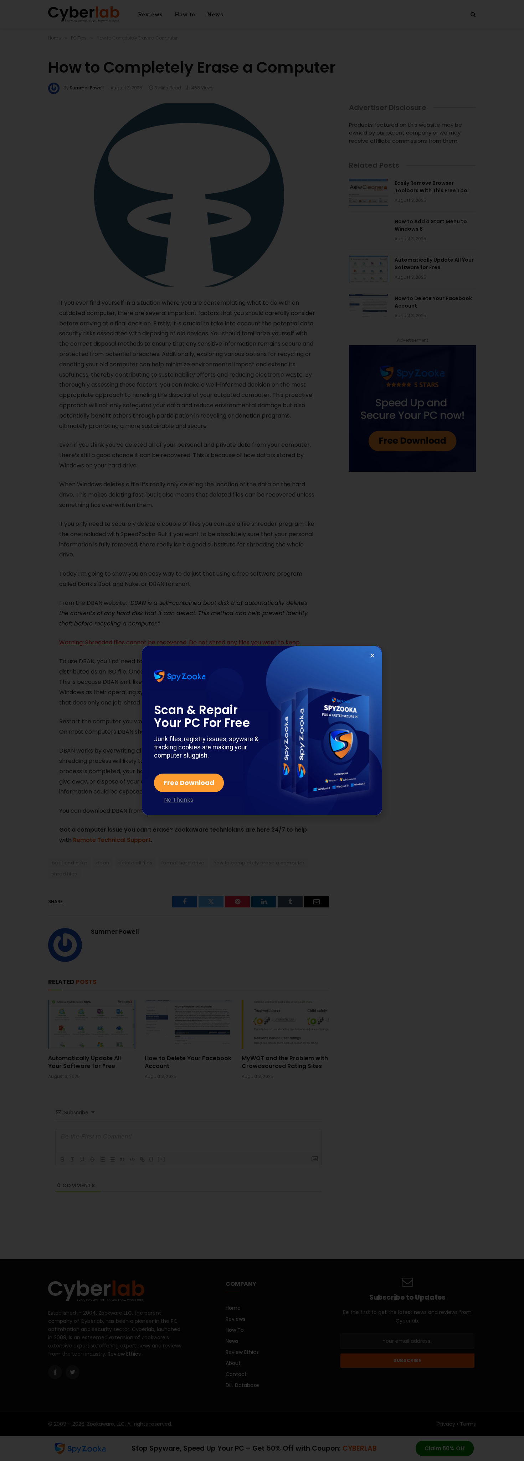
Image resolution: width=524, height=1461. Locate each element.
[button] (372, 655)
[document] (262, 730)
